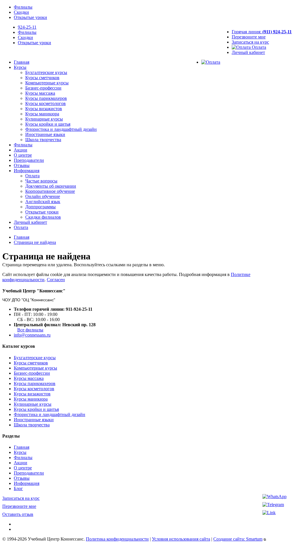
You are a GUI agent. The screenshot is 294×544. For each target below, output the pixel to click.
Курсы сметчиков (42, 77)
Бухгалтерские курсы (46, 72)
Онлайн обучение (42, 196)
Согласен (56, 279)
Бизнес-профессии (43, 88)
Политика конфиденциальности (117, 539)
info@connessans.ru (32, 335)
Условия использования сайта (181, 539)
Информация (26, 170)
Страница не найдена (35, 242)
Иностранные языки (45, 134)
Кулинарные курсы (44, 118)
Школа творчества (43, 139)
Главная (21, 62)
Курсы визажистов (43, 108)
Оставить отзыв (17, 514)
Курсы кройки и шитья (47, 124)
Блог (18, 488)
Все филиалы (30, 329)
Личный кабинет (248, 52)
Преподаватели (29, 160)
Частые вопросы (41, 180)
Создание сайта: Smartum (237, 539)
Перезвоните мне (249, 36)
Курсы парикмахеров (46, 98)
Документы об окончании (50, 186)
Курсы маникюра (42, 113)
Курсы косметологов (45, 103)
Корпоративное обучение (50, 191)
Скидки (21, 12)
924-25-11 (27, 27)
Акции (20, 149)
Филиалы (23, 7)
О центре (23, 155)
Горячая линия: (262, 31)
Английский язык (42, 201)
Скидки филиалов (43, 217)
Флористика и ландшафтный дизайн (61, 129)
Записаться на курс (250, 42)
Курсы (20, 67)
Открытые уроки (30, 17)
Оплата (258, 47)
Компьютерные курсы (47, 82)
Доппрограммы (40, 206)
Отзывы (22, 165)
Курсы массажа (40, 93)
